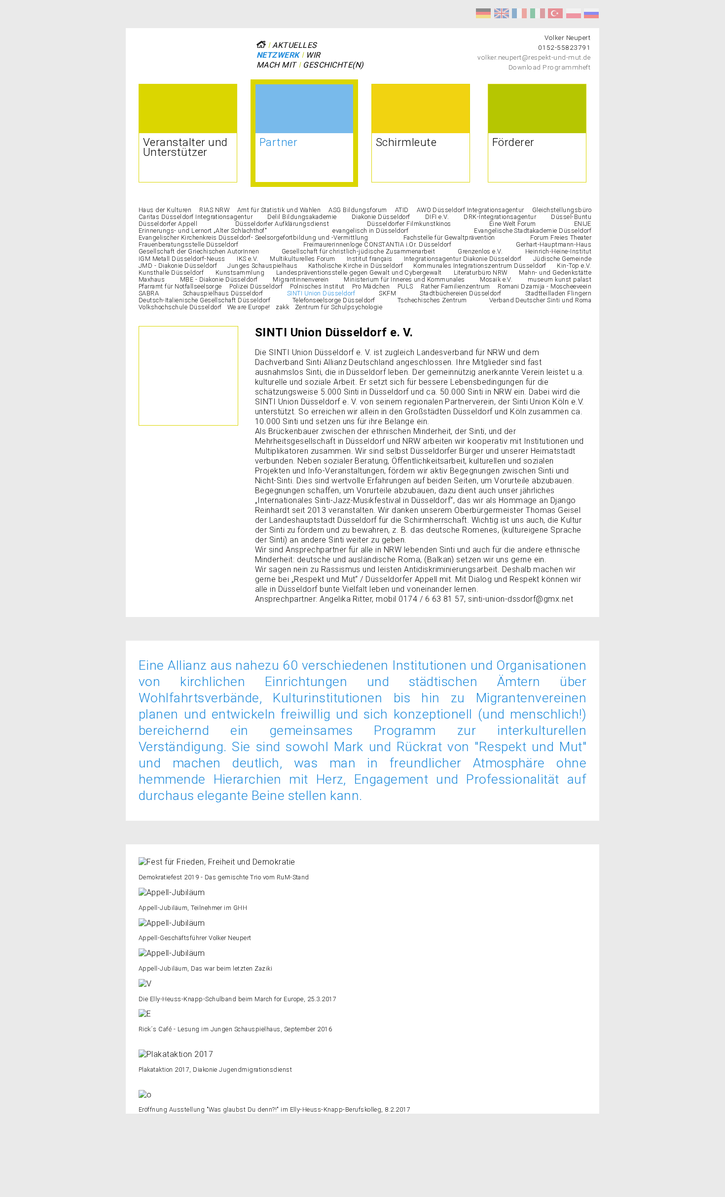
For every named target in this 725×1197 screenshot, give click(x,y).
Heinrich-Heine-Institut (558, 251)
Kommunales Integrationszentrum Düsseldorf (479, 265)
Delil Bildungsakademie (302, 216)
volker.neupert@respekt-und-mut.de (533, 57)
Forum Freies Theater (560, 237)
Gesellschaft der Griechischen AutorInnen (199, 251)
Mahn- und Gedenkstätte (555, 272)
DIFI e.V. (437, 216)
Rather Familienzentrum (455, 286)
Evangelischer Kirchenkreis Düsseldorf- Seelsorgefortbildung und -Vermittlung (253, 237)
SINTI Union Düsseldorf (321, 293)
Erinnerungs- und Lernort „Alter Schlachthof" (203, 230)
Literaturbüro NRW (481, 272)
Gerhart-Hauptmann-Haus (553, 244)
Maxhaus (152, 279)
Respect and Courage (501, 13)
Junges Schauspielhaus (262, 265)
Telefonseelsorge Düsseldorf (333, 300)
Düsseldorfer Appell (168, 223)
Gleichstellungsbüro (561, 210)
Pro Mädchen (371, 286)
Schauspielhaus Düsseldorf (223, 293)
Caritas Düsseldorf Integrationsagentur (196, 216)
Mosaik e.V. (496, 279)
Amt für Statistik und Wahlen (279, 210)
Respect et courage (519, 13)
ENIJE (582, 223)
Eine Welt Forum (512, 223)
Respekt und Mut (483, 13)
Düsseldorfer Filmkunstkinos (409, 223)
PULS (405, 286)
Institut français (370, 258)
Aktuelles (294, 45)
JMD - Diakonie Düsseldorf (178, 265)
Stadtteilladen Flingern (558, 293)
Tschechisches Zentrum (432, 300)
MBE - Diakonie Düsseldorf (219, 279)
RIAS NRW (214, 210)
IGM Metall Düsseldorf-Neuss (182, 258)
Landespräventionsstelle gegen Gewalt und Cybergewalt (359, 272)
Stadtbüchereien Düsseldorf (460, 293)
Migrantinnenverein (301, 279)
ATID (402, 210)
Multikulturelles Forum (302, 258)
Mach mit (276, 65)
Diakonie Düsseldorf (381, 216)
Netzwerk (277, 55)
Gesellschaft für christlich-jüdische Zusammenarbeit (358, 251)
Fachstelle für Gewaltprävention (449, 237)
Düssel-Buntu (571, 216)
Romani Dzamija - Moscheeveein (544, 286)
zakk (282, 307)
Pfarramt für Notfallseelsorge (180, 286)
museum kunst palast (559, 279)
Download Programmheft (549, 67)
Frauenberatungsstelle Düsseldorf (188, 244)
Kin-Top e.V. (574, 265)
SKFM (387, 293)
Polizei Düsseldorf (256, 286)
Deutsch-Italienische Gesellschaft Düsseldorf (204, 300)
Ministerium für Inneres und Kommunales (404, 279)
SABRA (149, 293)
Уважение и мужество (591, 13)
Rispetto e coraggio (537, 13)
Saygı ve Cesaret (555, 13)
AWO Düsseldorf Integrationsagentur (470, 210)
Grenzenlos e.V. (480, 251)
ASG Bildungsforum (357, 210)
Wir (313, 55)
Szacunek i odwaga (573, 13)
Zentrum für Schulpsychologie (338, 307)
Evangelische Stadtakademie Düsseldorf (532, 230)
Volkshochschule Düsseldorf (180, 307)
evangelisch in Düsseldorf (370, 230)
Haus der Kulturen (165, 210)
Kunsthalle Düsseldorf (171, 272)
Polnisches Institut (317, 286)
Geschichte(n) (333, 65)
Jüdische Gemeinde (562, 258)
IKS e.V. (247, 258)
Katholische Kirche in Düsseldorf (355, 265)
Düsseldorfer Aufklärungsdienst (282, 223)
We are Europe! (248, 307)
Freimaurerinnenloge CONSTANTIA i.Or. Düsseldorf (377, 244)
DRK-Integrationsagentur (500, 216)
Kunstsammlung (240, 272)
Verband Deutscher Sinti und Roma (540, 300)
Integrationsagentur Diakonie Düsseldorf (463, 258)
